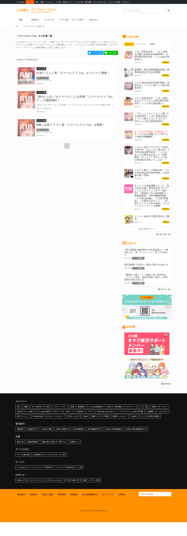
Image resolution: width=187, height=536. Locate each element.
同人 (18, 407)
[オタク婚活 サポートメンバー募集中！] (146, 354)
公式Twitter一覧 (73, 480)
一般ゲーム (69, 411)
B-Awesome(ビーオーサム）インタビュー (48, 416)
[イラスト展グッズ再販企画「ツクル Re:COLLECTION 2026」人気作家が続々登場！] (128, 173)
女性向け (35, 20)
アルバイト (126, 2)
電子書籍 (88, 2)
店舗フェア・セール (159, 407)
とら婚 (58, 2)
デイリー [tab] (129, 44)
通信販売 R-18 (33, 429)
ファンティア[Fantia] (43, 467)
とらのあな (20, 2)
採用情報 (62, 494)
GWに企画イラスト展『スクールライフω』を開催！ (70, 124)
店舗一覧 (20, 442)
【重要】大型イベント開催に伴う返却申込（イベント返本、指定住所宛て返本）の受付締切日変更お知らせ (146, 277)
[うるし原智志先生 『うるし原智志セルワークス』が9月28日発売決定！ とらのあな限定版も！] (128, 101)
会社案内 (33, 494)
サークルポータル (100, 2)
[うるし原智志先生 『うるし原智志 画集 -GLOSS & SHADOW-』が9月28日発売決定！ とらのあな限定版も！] (128, 54)
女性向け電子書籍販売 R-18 (136, 429)
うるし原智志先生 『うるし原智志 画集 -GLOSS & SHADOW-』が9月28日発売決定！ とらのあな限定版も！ (151, 55)
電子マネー (63, 442)
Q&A (63, 455)
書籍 (26, 407)
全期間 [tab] (152, 44)
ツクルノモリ (163, 411)
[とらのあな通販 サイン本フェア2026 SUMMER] (128, 134)
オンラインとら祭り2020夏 (133, 411)
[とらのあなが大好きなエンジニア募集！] (146, 377)
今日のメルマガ (73, 416)
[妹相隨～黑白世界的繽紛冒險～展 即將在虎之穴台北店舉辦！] (128, 72)
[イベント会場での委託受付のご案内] (128, 219)
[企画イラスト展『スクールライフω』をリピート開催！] (26, 76)
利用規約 (74, 494)
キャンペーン (130, 407)
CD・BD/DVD (37, 407)
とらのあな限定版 (95, 407)
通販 (36, 2)
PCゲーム (57, 411)
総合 (21, 20)
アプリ (90, 411)
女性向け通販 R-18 (63, 429)
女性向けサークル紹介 (25, 411)
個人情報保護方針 (90, 494)
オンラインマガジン (38, 480)
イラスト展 (79, 2)
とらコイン (50, 2)
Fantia (85, 416)
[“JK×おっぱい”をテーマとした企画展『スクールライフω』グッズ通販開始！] (26, 99)
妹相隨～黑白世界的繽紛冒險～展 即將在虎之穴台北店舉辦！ (151, 70)
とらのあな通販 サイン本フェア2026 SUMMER (151, 134)
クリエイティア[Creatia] (64, 467)
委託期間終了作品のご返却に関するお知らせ (146, 264)
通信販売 (81, 407)
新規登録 (37, 455)
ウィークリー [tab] (141, 44)
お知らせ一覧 (22, 480)
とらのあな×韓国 (44, 411)
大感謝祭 (150, 411)
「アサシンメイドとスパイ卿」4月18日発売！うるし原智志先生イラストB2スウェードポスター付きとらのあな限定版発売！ (151, 117)
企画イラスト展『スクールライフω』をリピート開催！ (73, 73)
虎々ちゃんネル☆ (56, 480)
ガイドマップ (108, 494)
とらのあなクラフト (24, 467)
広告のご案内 (47, 494)
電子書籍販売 (79, 429)
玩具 (47, 407)
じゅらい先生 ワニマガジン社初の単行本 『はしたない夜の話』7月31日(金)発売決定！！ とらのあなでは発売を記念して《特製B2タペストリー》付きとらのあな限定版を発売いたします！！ (151, 153)
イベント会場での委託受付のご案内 (151, 217)
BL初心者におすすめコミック (108, 411)
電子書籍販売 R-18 (95, 429)
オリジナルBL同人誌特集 (150, 416)
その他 (108, 407)
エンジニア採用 (114, 2)
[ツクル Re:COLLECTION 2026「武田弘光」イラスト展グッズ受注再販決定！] (128, 85)
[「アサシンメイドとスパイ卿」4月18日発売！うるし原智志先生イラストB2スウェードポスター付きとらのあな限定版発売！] (128, 116)
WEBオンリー (68, 2)
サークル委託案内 (23, 455)
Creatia (134, 416)
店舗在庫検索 (33, 442)
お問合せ (122, 494)
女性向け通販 (47, 429)
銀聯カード (75, 442)
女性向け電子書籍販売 (114, 429)
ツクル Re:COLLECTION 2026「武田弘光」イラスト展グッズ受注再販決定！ (151, 85)
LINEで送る (112, 53)
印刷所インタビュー (119, 416)
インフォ (30, 2)
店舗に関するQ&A (48, 442)
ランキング (49, 20)
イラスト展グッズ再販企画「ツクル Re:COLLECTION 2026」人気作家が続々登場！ (151, 173)
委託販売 (21, 494)
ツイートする (97, 53)
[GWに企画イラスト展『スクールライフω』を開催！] (26, 128)
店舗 (42, 2)
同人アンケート (22, 416)
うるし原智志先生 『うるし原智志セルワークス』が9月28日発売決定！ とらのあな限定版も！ (151, 101)
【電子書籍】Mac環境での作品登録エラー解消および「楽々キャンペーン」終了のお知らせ (146, 252)
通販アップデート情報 (100, 416)
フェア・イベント (59, 407)
